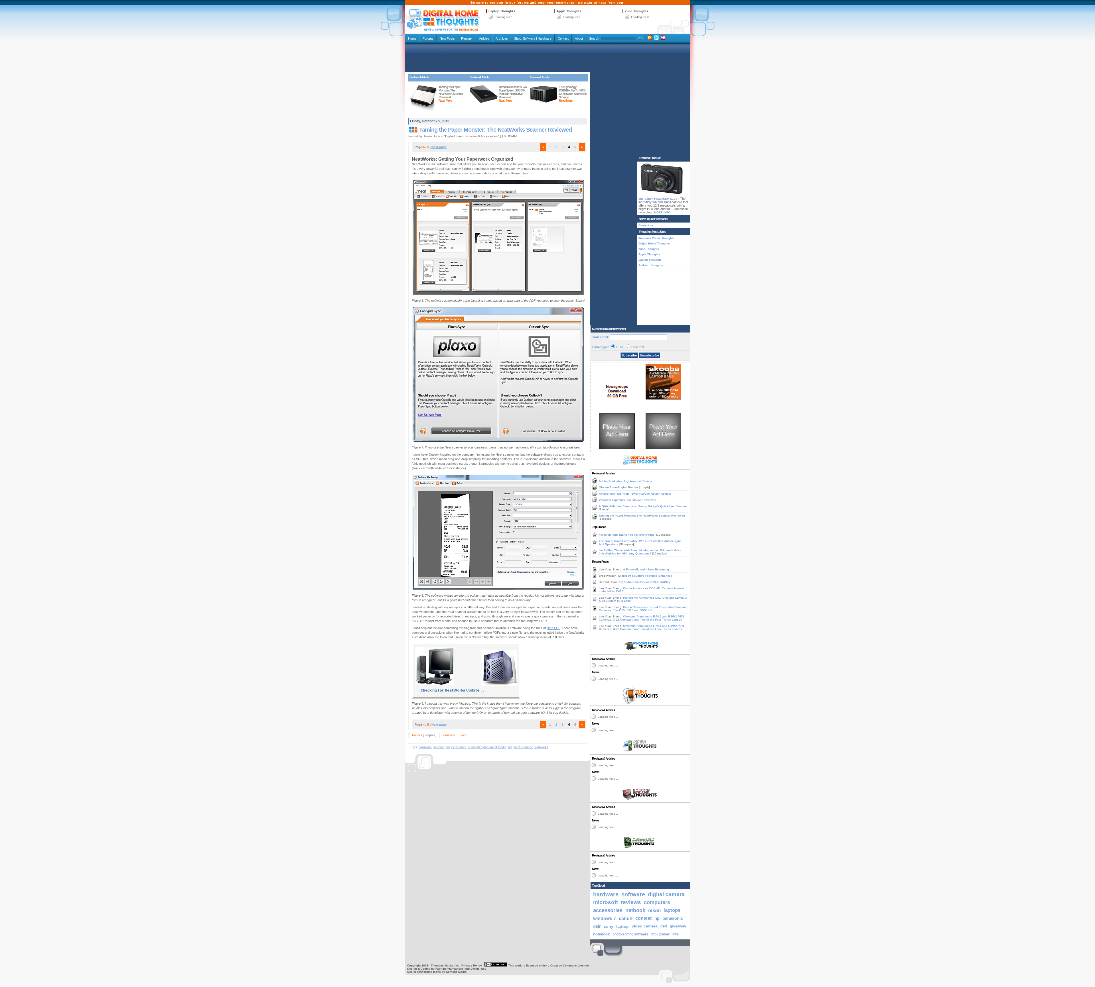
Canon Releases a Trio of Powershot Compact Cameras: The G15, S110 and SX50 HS (643, 608)
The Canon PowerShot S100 (657, 198)
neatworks (541, 747)
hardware (425, 747)
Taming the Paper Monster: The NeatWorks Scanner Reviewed (495, 130)
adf (510, 747)
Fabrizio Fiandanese (449, 968)
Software (529, 38)
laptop (622, 926)
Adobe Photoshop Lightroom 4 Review (625, 481)
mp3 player (660, 934)
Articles (484, 38)
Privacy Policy (471, 965)
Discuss (416, 735)
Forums (428, 38)
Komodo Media (456, 971)
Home (412, 38)
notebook (601, 934)
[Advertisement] (547, 57)
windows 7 (604, 918)
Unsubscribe (649, 355)
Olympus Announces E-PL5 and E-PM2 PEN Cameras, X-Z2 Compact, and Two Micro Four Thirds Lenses (641, 618)
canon (625, 918)
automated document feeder (487, 747)
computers (657, 902)
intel (675, 934)
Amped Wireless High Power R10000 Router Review (635, 493)
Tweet (463, 735)
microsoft (605, 902)
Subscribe (629, 355)
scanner (439, 747)
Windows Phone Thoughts (656, 238)
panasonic (672, 918)
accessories (607, 910)
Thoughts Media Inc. (445, 965)
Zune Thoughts (636, 11)
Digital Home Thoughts (654, 243)
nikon (654, 910)
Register (467, 38)
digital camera (666, 894)
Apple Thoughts (569, 11)
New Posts (447, 38)
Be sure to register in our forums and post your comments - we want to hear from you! (548, 2)
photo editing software (630, 934)
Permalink (448, 735)
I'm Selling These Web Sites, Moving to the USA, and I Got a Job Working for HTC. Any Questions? (640, 552)
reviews (631, 902)
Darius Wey (478, 968)
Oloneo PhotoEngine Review (619, 487)
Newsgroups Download (617, 388)
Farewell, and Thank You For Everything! (627, 534)
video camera (645, 926)
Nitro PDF (553, 628)
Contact (563, 38)
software (633, 894)
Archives (502, 38)
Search (594, 38)
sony (608, 926)
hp (657, 918)
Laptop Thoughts (501, 11)
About (579, 38)
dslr (597, 926)
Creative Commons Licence (569, 965)
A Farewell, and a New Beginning (646, 569)
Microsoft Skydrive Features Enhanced (645, 575)
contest (643, 918)
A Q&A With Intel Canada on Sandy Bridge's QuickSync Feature (643, 506)
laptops (672, 910)
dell (663, 926)
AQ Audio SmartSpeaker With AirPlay (644, 582)
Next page (439, 147)
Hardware (544, 38)
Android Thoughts (650, 265)
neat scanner (523, 747)
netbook (635, 910)
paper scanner (456, 747)
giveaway (678, 926)
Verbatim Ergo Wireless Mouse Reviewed (627, 499)
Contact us (645, 225)
